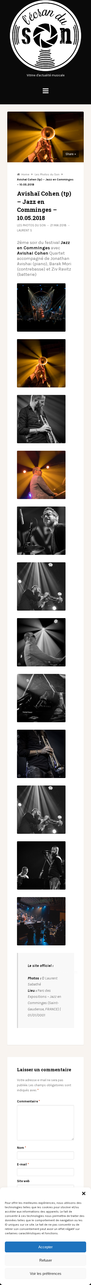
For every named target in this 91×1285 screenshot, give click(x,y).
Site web (23, 1181)
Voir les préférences (45, 1273)
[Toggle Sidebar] (46, 91)
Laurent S (24, 230)
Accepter (45, 1247)
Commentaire (28, 1101)
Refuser (45, 1260)
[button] (83, 1193)
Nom (21, 1147)
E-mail (23, 1164)
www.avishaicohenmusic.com (52, 972)
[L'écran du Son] (45, 70)
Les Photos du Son (31, 225)
